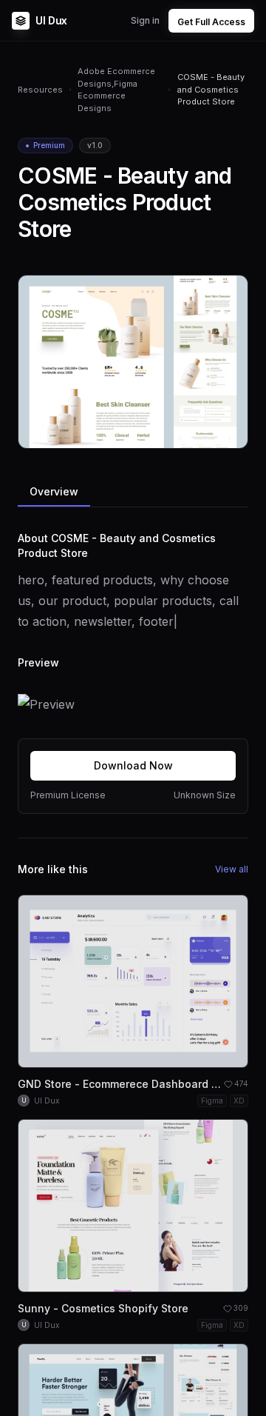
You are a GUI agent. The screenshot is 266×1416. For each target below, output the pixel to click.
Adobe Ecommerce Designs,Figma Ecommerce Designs (116, 89)
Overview (54, 491)
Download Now (133, 765)
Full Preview (200, 431)
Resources (40, 89)
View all (231, 869)
